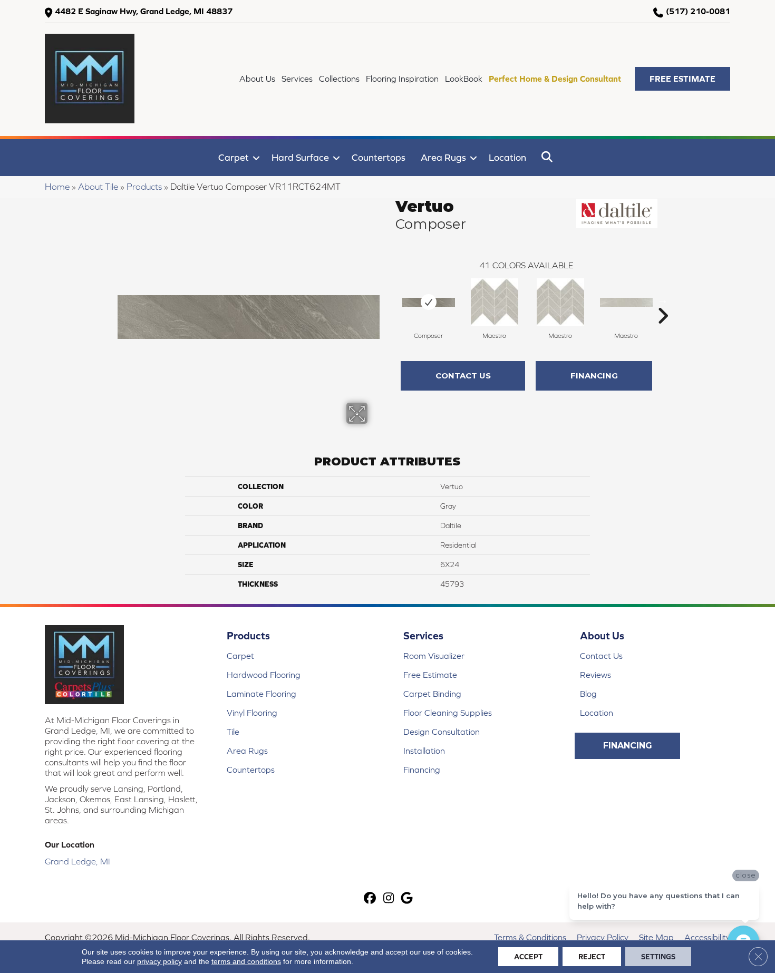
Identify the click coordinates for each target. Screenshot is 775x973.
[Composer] (429, 302)
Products (144, 186)
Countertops (378, 157)
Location (507, 157)
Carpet (233, 157)
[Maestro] (494, 302)
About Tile (98, 186)
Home (57, 186)
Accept (528, 956)
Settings (658, 956)
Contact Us (463, 376)
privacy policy (159, 961)
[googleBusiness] (407, 899)
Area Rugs (443, 157)
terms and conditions (246, 961)
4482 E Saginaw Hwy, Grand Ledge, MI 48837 (143, 11)
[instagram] (388, 899)
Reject (591, 956)
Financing (594, 376)
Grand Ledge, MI (77, 861)
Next (663, 300)
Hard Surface (300, 157)
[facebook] (370, 899)
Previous (390, 300)
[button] (682, 79)
